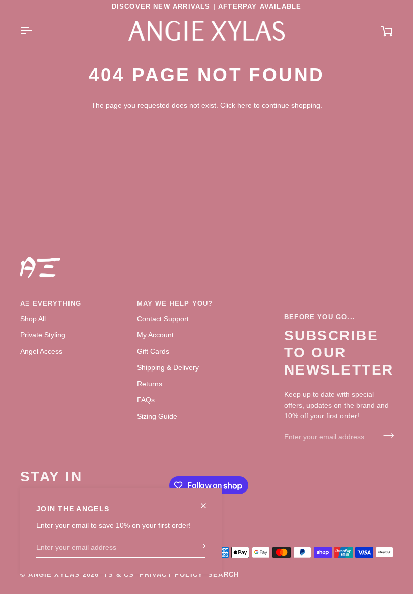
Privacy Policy (171, 574)
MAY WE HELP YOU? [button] (175, 303)
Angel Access (41, 351)
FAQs (146, 400)
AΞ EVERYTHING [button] (50, 303)
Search (223, 574)
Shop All (33, 319)
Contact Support (163, 319)
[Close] (208, 501)
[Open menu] (35, 30)
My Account (155, 335)
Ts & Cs (119, 574)
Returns (149, 384)
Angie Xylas (54, 574)
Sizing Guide (157, 416)
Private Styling (42, 335)
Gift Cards (153, 351)
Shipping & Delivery (168, 367)
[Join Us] (197, 546)
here (244, 105)
